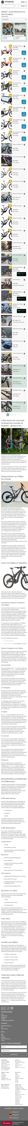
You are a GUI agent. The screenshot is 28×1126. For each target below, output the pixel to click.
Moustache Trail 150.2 (18, 169)
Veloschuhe (17, 1103)
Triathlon (17, 1063)
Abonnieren (14, 1054)
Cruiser (16, 1079)
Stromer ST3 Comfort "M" (8, 36)
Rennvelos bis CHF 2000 (19, 1062)
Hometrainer (17, 1100)
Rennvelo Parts (18, 1092)
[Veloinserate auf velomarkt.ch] (7, 2)
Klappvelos (11, 766)
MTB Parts (17, 1090)
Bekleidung (17, 1093)
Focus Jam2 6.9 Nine (18, 156)
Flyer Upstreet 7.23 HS (18, 132)
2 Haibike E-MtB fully (19, 36)
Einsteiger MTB (4, 1066)
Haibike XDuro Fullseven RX (19, 304)
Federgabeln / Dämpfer (19, 1088)
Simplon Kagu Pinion (18, 365)
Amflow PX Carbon (17, 205)
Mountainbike (12, 669)
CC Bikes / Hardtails (5, 1061)
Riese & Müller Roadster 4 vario (20, 119)
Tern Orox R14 (16, 70)
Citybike (5, 714)
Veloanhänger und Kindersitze (21, 1089)
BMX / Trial (17, 1076)
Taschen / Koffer (18, 1096)
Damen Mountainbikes (5, 1067)
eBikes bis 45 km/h (5, 1087)
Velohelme (17, 1101)
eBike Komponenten (19, 1104)
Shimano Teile (18, 1095)
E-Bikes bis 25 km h (8, 640)
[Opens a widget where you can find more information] (7, 1123)
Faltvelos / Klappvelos (19, 1078)
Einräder (16, 1080)
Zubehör (24, 527)
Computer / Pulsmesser (19, 1094)
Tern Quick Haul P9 (17, 58)
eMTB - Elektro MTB (5, 1088)
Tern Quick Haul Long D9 (18, 46)
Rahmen (16, 1066)
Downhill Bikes (4, 1063)
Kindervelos (3, 1077)
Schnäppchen (3, 1076)
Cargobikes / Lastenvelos (6, 1079)
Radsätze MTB (18, 1085)
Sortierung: (4, 16)
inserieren (8, 1000)
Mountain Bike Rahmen (5, 1068)
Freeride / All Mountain (5, 1064)
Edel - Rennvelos (18, 1061)
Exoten (16, 1073)
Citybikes (3, 1073)
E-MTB (15, 668)
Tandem (16, 1074)
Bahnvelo (17, 1082)
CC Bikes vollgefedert (5, 1062)
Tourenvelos (3, 1074)
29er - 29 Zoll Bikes (5, 1069)
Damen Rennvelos (18, 1064)
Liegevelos (17, 1077)
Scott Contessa (16, 279)
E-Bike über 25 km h (9, 643)
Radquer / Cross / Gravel (20, 1067)
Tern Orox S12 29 (17, 83)
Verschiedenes (18, 1098)
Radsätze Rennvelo (18, 1087)
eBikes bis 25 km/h (5, 1085)
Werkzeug (17, 1099)
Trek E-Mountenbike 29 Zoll (19, 255)
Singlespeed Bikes (4, 1078)
